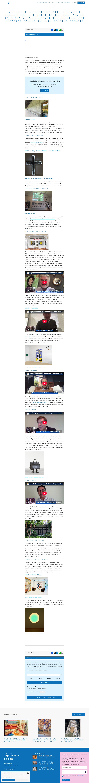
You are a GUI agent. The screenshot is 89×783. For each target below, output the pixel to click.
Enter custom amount (44, 682)
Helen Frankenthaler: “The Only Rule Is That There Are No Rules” (15, 740)
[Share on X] (55, 30)
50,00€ (40, 678)
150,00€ (58, 678)
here (26, 336)
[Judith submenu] (75, 2)
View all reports (78, 714)
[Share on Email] (62, 30)
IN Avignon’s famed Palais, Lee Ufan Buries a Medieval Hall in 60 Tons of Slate (44, 740)
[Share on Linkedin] (57, 30)
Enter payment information (44, 697)
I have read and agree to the (73, 775)
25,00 (31, 678)
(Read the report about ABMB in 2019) (40, 402)
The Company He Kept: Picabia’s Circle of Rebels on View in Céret (72, 740)
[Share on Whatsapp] (60, 30)
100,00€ (49, 678)
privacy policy (80, 775)
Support (80, 2)
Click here (44, 90)
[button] (27, 773)
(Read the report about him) (37, 142)
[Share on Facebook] (52, 30)
